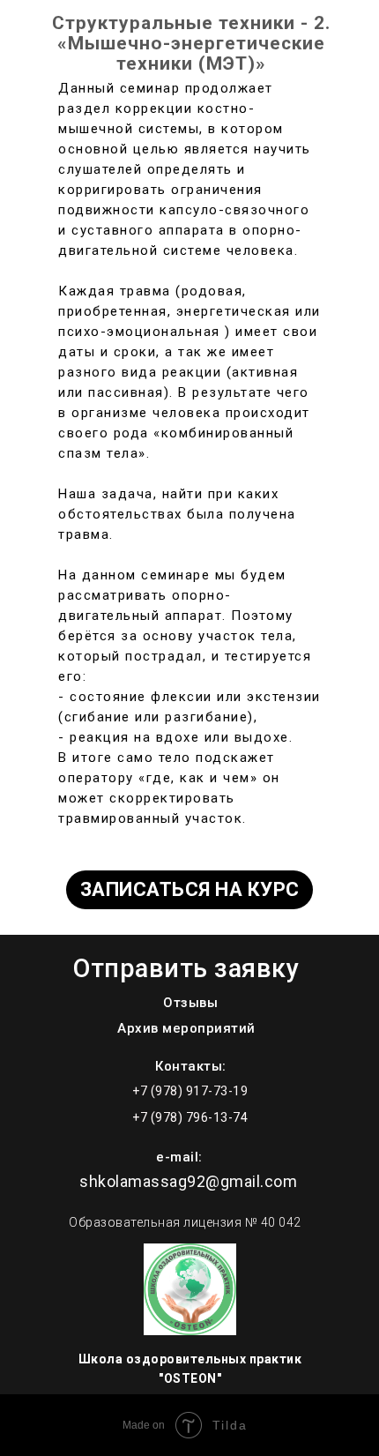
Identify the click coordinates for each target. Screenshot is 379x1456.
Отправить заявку (186, 968)
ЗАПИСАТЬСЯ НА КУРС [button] (190, 889)
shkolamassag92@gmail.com (188, 1181)
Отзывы (190, 1003)
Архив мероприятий (186, 1028)
